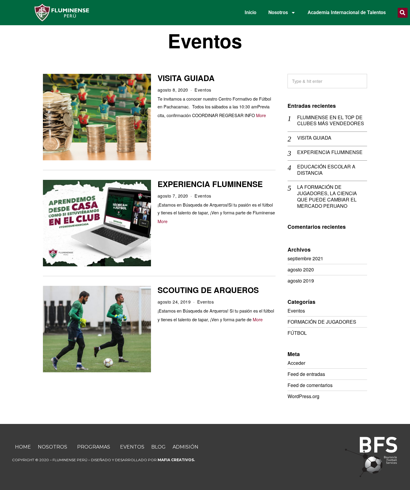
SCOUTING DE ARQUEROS (208, 289)
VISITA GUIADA (186, 77)
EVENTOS (132, 447)
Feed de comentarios (310, 385)
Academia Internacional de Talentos (347, 12)
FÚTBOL (297, 332)
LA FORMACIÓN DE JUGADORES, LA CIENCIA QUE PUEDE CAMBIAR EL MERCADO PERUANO (327, 196)
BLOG (158, 447)
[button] (403, 13)
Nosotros (278, 12)
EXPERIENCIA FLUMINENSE (210, 183)
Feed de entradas (306, 374)
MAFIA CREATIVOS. (176, 460)
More (261, 115)
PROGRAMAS (93, 447)
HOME (23, 447)
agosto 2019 (301, 280)
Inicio (250, 12)
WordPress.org (303, 396)
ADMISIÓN (185, 447)
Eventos (202, 89)
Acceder (296, 362)
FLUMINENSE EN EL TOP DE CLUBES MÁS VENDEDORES (330, 120)
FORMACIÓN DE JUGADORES (322, 321)
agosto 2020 (301, 269)
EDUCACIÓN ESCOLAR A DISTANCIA (326, 170)
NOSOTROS (52, 447)
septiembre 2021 (305, 258)
